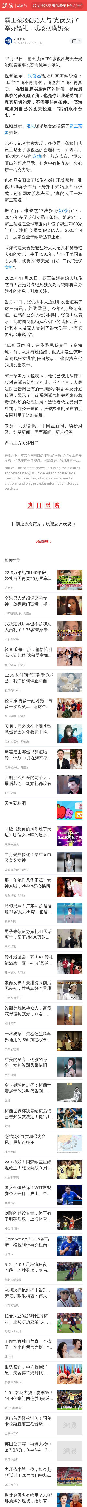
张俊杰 (34, 76)
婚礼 (30, 126)
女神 (9, 267)
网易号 (22, 5)
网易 (7, 5)
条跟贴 (43, 541)
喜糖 (37, 156)
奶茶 (63, 210)
